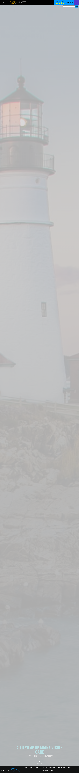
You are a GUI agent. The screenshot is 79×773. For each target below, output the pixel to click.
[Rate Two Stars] (58, 3)
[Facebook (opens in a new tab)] (76, 2)
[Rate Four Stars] (61, 3)
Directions (52, 770)
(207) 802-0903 (15, 3)
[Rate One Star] (56, 3)
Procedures (44, 767)
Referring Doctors (62, 767)
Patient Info (52, 767)
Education (70, 767)
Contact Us (45, 770)
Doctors (37, 767)
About (31, 767)
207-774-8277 (4, 2)
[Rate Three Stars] (59, 3)
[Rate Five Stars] (63, 3)
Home (26, 767)
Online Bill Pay (70, 2)
